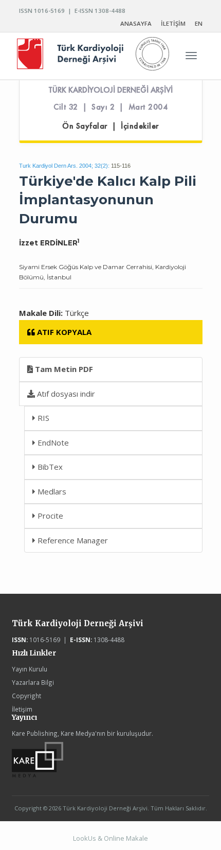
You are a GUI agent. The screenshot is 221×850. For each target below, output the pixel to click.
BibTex (49, 467)
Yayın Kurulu (29, 669)
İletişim (22, 709)
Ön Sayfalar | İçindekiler (110, 126)
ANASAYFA (136, 23)
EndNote (52, 442)
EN (198, 23)
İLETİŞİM (173, 23)
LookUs (84, 838)
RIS (42, 418)
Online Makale (126, 838)
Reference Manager (71, 540)
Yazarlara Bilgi (33, 682)
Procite (49, 515)
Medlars (50, 491)
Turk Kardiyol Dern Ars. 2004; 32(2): (64, 166)
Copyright (26, 696)
